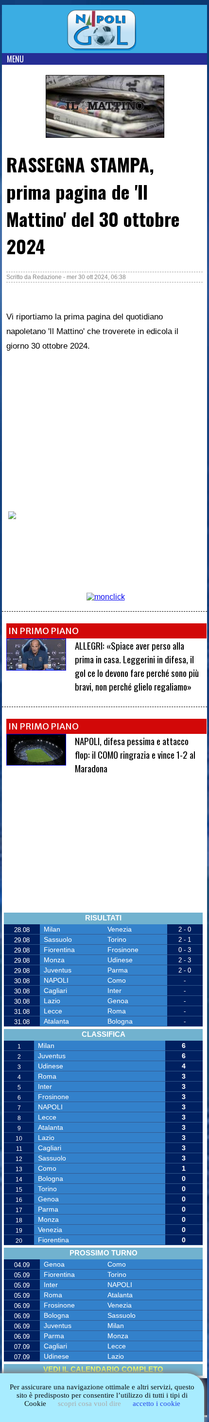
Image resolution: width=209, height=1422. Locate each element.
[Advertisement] (79, 431)
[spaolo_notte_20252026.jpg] (36, 763)
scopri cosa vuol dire (89, 1403)
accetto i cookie (156, 1403)
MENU (15, 59)
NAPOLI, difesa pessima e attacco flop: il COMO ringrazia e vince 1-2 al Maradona (135, 754)
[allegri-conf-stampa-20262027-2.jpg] (36, 668)
